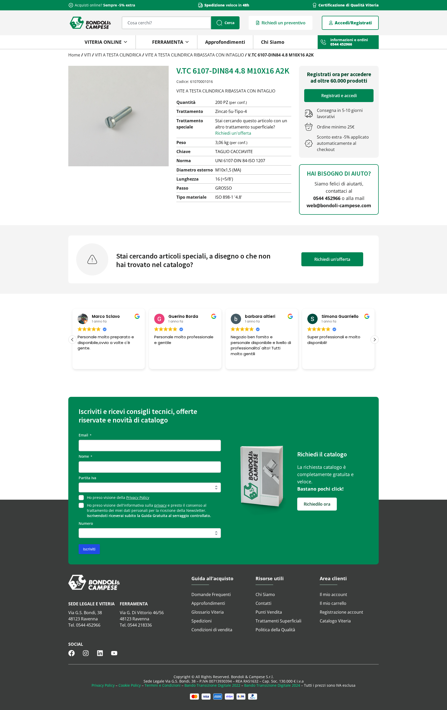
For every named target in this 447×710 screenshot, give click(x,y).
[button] (374, 339)
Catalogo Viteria (335, 621)
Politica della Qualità (275, 630)
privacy (160, 505)
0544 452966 (326, 198)
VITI (87, 55)
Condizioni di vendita (211, 630)
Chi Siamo (272, 42)
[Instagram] (86, 653)
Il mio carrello (333, 603)
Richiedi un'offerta (233, 133)
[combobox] (166, 22)
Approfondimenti (225, 42)
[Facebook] (71, 653)
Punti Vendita (269, 612)
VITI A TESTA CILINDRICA (118, 55)
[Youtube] (114, 653)
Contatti (263, 603)
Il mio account (333, 594)
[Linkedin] (100, 653)
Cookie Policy (129, 685)
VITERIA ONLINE (103, 42)
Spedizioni (201, 621)
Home (74, 55)
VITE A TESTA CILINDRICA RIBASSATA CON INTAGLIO (194, 55)
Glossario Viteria (207, 612)
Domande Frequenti (211, 594)
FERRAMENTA (167, 42)
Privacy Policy (137, 497)
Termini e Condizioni (163, 685)
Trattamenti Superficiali (278, 621)
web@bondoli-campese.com (339, 205)
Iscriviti (89, 549)
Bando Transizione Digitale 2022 (212, 685)
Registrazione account (341, 612)
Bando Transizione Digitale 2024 (272, 685)
